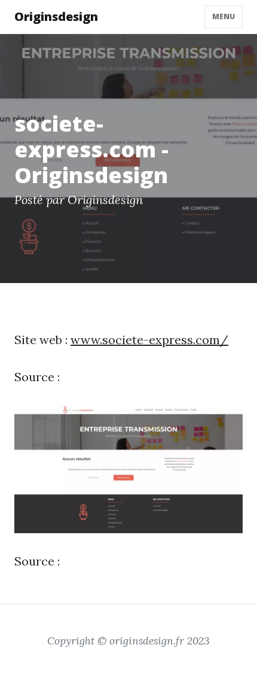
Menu (223, 16)
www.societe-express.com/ (149, 339)
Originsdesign (56, 16)
